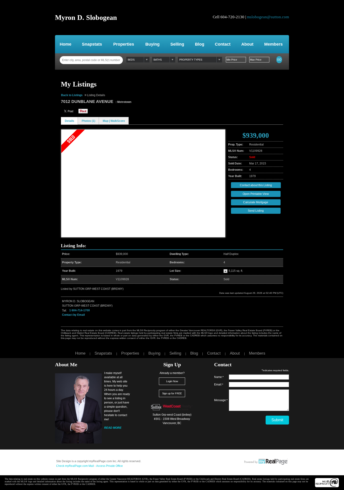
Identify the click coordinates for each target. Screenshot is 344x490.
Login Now (172, 381)
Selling (177, 44)
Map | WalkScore (114, 121)
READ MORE (112, 427)
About (247, 44)
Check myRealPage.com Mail (75, 466)
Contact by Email (73, 314)
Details (69, 121)
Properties (123, 44)
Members (273, 44)
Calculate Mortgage (255, 202)
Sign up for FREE (172, 393)
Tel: (64, 310)
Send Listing (256, 210)
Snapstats (92, 44)
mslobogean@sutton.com (268, 17)
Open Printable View (256, 194)
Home (65, 44)
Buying (152, 44)
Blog (199, 44)
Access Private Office (109, 466)
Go (279, 59)
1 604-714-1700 (79, 310)
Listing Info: (73, 245)
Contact (223, 44)
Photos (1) (88, 121)
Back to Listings (72, 95)
